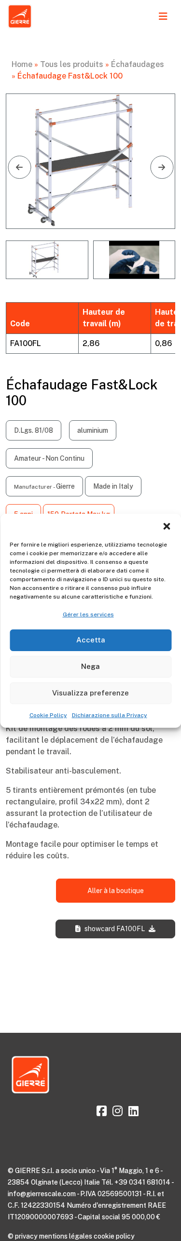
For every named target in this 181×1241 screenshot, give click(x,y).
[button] (166, 526)
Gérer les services (88, 614)
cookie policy (114, 1236)
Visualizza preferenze (90, 693)
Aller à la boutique (115, 890)
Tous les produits (71, 64)
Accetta (90, 640)
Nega (90, 666)
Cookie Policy (48, 715)
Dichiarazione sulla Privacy (109, 715)
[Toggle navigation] (163, 16)
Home (22, 64)
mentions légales (65, 1236)
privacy (26, 1236)
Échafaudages (137, 64)
